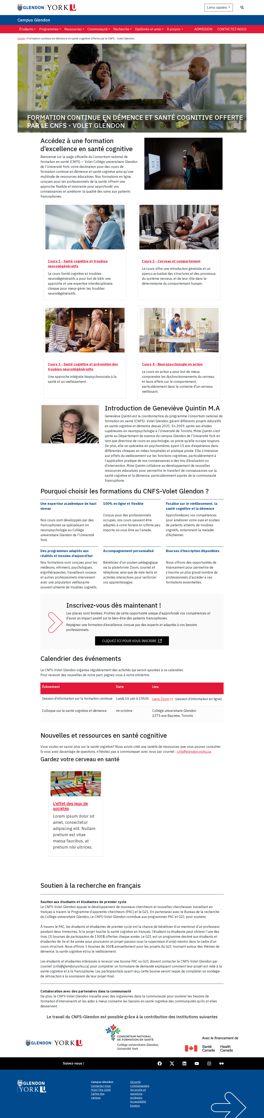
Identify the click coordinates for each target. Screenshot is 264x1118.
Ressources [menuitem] (73, 29)
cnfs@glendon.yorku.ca (194, 751)
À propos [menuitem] (173, 29)
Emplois (135, 1105)
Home (21, 38)
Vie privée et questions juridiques (138, 1093)
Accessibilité (138, 1101)
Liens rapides (217, 7)
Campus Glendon (34, 20)
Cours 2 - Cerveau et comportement (171, 261)
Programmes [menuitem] (49, 29)
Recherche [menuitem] (121, 29)
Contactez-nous (231, 29)
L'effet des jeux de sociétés (70, 806)
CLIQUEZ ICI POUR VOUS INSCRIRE (129, 641)
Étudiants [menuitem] (26, 29)
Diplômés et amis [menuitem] (148, 29)
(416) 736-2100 (101, 1090)
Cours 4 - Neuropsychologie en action (172, 364)
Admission (203, 29)
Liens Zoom (163, 699)
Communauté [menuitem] (97, 29)
